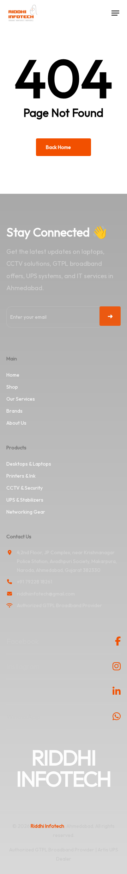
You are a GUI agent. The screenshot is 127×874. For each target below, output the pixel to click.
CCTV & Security (24, 488)
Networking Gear (25, 512)
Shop (12, 387)
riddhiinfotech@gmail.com (46, 594)
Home (12, 375)
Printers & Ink (21, 476)
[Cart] (101, 13)
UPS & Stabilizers (24, 500)
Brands (14, 411)
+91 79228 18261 (34, 582)
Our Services (20, 399)
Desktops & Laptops (28, 464)
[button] (115, 13)
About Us (16, 423)
